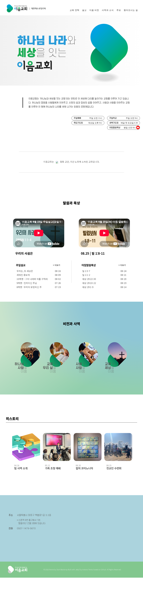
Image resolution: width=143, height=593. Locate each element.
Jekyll (77, 569)
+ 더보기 (56, 265)
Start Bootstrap (62, 569)
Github (103, 569)
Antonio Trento (87, 569)
